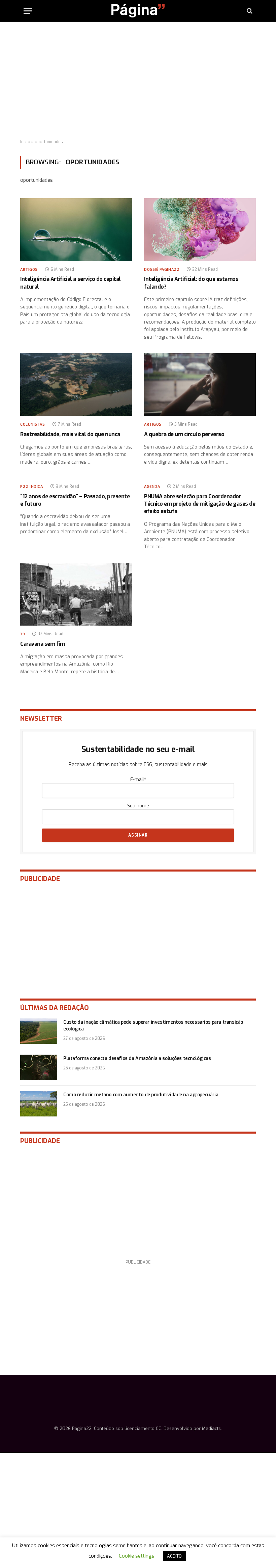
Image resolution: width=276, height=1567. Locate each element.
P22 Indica (31, 486)
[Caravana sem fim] (76, 594)
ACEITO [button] (174, 1556)
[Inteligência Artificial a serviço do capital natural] (76, 229)
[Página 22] (138, 11)
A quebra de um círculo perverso (184, 434)
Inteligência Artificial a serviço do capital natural (70, 283)
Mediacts (211, 1428)
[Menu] (28, 10)
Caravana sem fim (42, 643)
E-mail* (138, 779)
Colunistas (32, 424)
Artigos (29, 269)
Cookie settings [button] (136, 1556)
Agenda (152, 486)
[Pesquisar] (248, 10)
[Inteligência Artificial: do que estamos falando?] (200, 229)
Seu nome (138, 806)
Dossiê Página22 (161, 269)
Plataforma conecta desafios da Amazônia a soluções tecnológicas (137, 1058)
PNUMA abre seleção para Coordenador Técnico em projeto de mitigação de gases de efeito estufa (199, 504)
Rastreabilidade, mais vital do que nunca (70, 434)
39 (22, 634)
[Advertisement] (138, 81)
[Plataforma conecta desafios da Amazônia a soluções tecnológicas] (38, 1067)
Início (25, 141)
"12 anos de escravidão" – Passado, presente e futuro (75, 500)
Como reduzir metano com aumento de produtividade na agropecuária (140, 1095)
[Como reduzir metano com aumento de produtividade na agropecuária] (38, 1103)
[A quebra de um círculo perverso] (200, 384)
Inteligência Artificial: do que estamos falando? (191, 283)
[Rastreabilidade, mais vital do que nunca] (76, 384)
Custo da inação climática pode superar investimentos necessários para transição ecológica (153, 1025)
